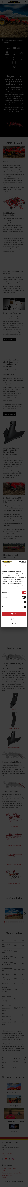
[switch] (24, 598)
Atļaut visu (14, 613)
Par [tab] (24, 566)
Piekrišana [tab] (5, 566)
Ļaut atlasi (14, 619)
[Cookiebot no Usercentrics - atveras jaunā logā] (19, 562)
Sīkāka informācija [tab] (15, 566)
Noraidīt (14, 624)
